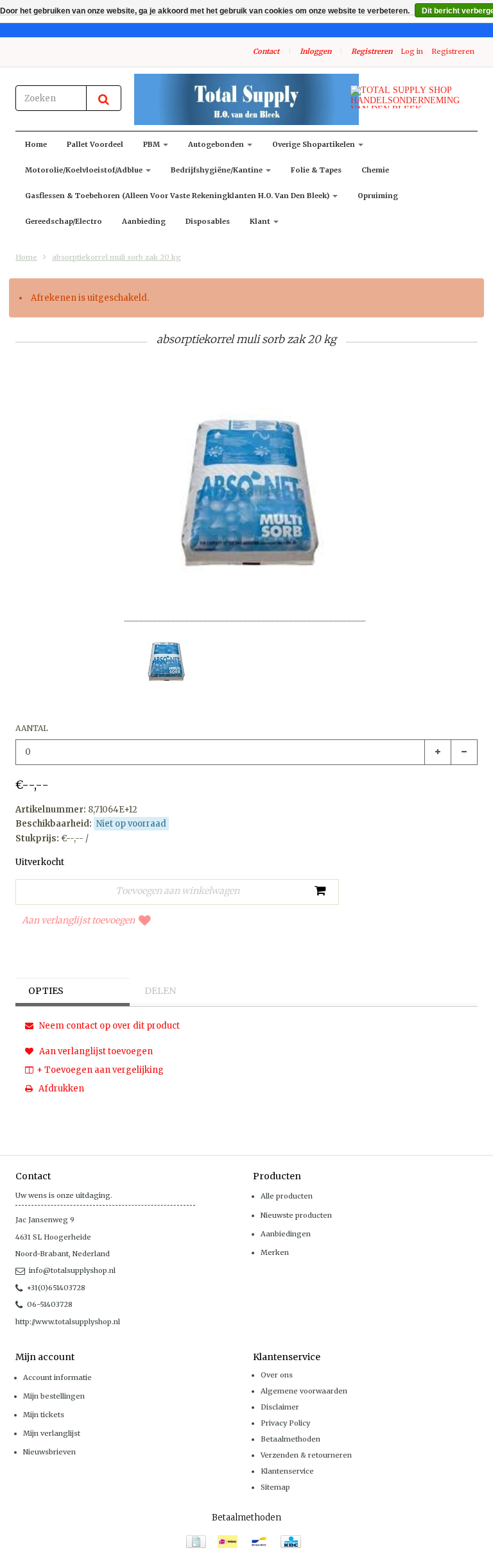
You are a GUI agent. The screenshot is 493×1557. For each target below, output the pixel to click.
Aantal (31, 728)
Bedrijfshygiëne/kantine (217, 169)
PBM (152, 144)
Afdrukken (60, 1088)
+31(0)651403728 (56, 1287)
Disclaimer (280, 1406)
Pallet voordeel (95, 144)
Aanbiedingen (286, 1233)
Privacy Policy (285, 1422)
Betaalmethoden (290, 1439)
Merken (275, 1252)
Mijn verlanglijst (51, 1433)
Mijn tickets (43, 1414)
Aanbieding (144, 221)
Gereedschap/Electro (63, 221)
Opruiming (378, 195)
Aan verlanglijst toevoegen (78, 920)
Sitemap (275, 1487)
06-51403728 (50, 1304)
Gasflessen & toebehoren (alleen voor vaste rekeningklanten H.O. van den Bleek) (178, 195)
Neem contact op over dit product (108, 1025)
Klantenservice (287, 1471)
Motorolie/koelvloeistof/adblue (84, 169)
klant (261, 221)
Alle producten (287, 1195)
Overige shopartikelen (314, 144)
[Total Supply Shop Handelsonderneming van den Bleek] (246, 99)
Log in (412, 51)
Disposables (208, 221)
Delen (160, 991)
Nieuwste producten (296, 1215)
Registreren (371, 51)
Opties (46, 991)
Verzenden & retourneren (306, 1455)
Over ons (277, 1374)
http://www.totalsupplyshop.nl (67, 1321)
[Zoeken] (103, 98)
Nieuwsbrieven (49, 1451)
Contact (266, 51)
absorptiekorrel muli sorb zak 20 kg (116, 257)
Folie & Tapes (316, 169)
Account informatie (57, 1377)
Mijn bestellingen (54, 1396)
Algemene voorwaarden (304, 1390)
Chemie (375, 169)
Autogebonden (217, 144)
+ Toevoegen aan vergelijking (100, 1070)
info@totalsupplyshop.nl (72, 1270)
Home (36, 144)
